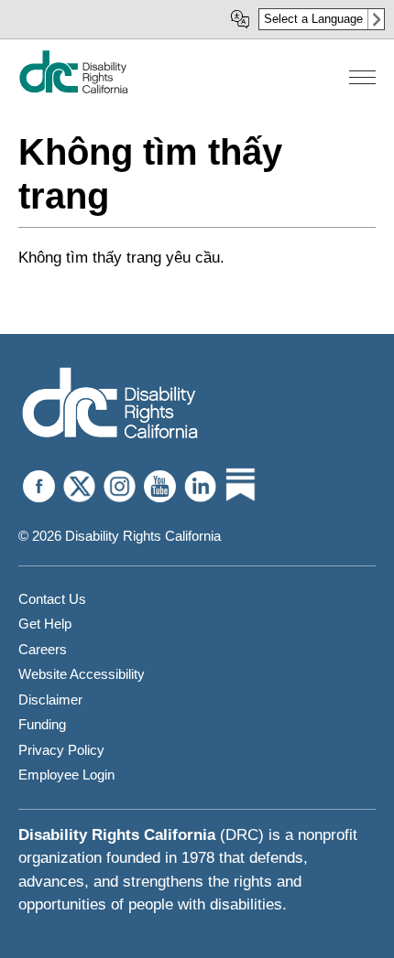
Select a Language (313, 19)
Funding (42, 724)
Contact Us (52, 599)
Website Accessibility (81, 674)
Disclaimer (50, 699)
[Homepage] (110, 404)
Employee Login (66, 774)
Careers (42, 649)
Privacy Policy (61, 750)
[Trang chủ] (73, 89)
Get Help (44, 623)
